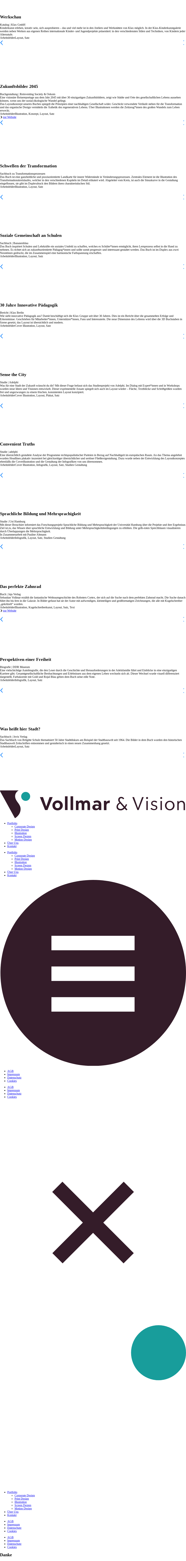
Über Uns (13, 842)
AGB (10, 1071)
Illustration (21, 833)
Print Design (22, 829)
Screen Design (23, 836)
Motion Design (23, 839)
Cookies (12, 1080)
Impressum (13, 1074)
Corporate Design (25, 826)
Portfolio (12, 823)
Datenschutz (14, 1077)
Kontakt (12, 846)
